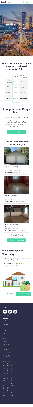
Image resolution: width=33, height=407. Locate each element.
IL (7, 367)
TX (3, 388)
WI (7, 390)
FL (7, 365)
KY (7, 370)
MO (12, 374)
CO (8, 363)
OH (12, 381)
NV (4, 381)
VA (7, 388)
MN (8, 374)
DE (4, 365)
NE (11, 376)
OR (8, 383)
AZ (11, 361)
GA (11, 365)
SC (7, 385)
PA (11, 383)
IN (11, 367)
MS (4, 376)
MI (4, 374)
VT (11, 388)
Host (26, 2)
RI (3, 385)
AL (4, 361)
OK (4, 383)
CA (4, 363)
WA (4, 390)
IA (3, 367)
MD (8, 372)
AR (7, 361)
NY (8, 381)
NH (4, 379)
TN (11, 385)
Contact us (6, 340)
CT (11, 363)
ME (12, 372)
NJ (7, 379)
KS (4, 370)
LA (11, 370)
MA (4, 372)
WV (12, 390)
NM (12, 379)
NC (8, 376)
